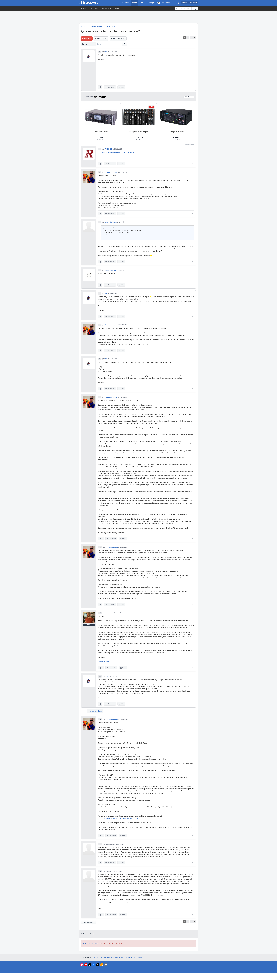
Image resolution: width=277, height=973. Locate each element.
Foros (134, 3)
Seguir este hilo (101, 38)
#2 (99, 149)
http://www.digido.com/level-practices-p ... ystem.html (117, 152)
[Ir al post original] (103, 228)
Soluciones (94, 8)
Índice (117, 8)
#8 (99, 359)
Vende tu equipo (109, 957)
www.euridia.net (103, 662)
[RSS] (101, 964)
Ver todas (188, 97)
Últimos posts (84, 8)
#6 (99, 293)
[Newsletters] (105, 964)
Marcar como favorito (119, 38)
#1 (99, 51)
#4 (99, 222)
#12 (100, 676)
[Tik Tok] (89, 964)
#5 (99, 270)
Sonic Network (97, 957)
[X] (97, 964)
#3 (99, 172)
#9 (99, 397)
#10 (100, 547)
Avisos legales (130, 957)
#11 (100, 613)
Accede (184, 3)
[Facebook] (93, 964)
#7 (99, 325)
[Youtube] (85, 964)
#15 (100, 871)
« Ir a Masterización (88, 922)
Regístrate (193, 3)
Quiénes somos (120, 957)
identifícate (95, 943)
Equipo (151, 3)
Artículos (125, 3)
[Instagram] (81, 964)
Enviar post (87, 38)
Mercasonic (165, 3)
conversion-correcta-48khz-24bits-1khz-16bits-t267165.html (119, 818)
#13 (100, 719)
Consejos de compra (106, 8)
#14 (100, 844)
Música (142, 3)
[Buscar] (194, 8)
